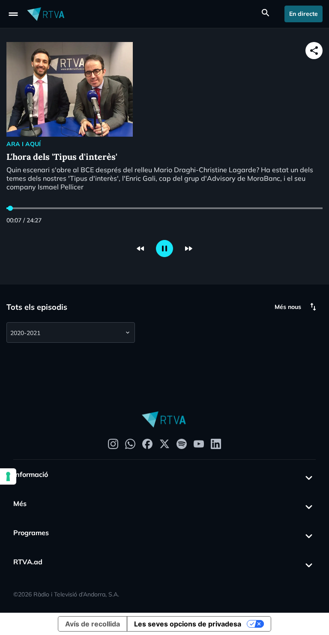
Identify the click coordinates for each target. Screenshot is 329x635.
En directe (303, 14)
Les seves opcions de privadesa (187, 624)
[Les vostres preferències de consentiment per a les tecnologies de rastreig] (8, 476)
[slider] (10, 208)
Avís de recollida (92, 624)
